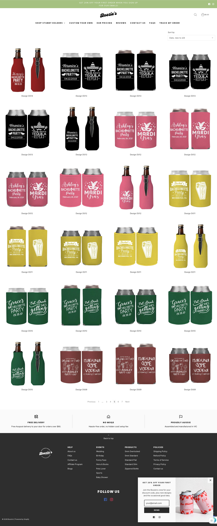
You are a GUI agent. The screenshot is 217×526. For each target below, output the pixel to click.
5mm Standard (131, 455)
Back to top (109, 438)
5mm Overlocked (132, 451)
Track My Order (169, 23)
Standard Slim (131, 464)
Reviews (121, 23)
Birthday (100, 455)
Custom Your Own (81, 23)
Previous (91, 402)
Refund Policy (159, 455)
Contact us (138, 23)
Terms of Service (161, 460)
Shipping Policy (160, 451)
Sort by (171, 32)
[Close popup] (210, 480)
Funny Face (101, 460)
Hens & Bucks (102, 464)
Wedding (100, 451)
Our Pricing (104, 23)
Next (127, 402)
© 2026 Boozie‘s (8, 519)
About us (71, 451)
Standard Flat (131, 460)
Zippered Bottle (132, 468)
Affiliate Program (75, 464)
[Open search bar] (197, 14)
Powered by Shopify (22, 519)
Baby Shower (102, 477)
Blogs (70, 468)
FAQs (152, 23)
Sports (99, 473)
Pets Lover (101, 468)
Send (157, 510)
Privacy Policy (159, 464)
